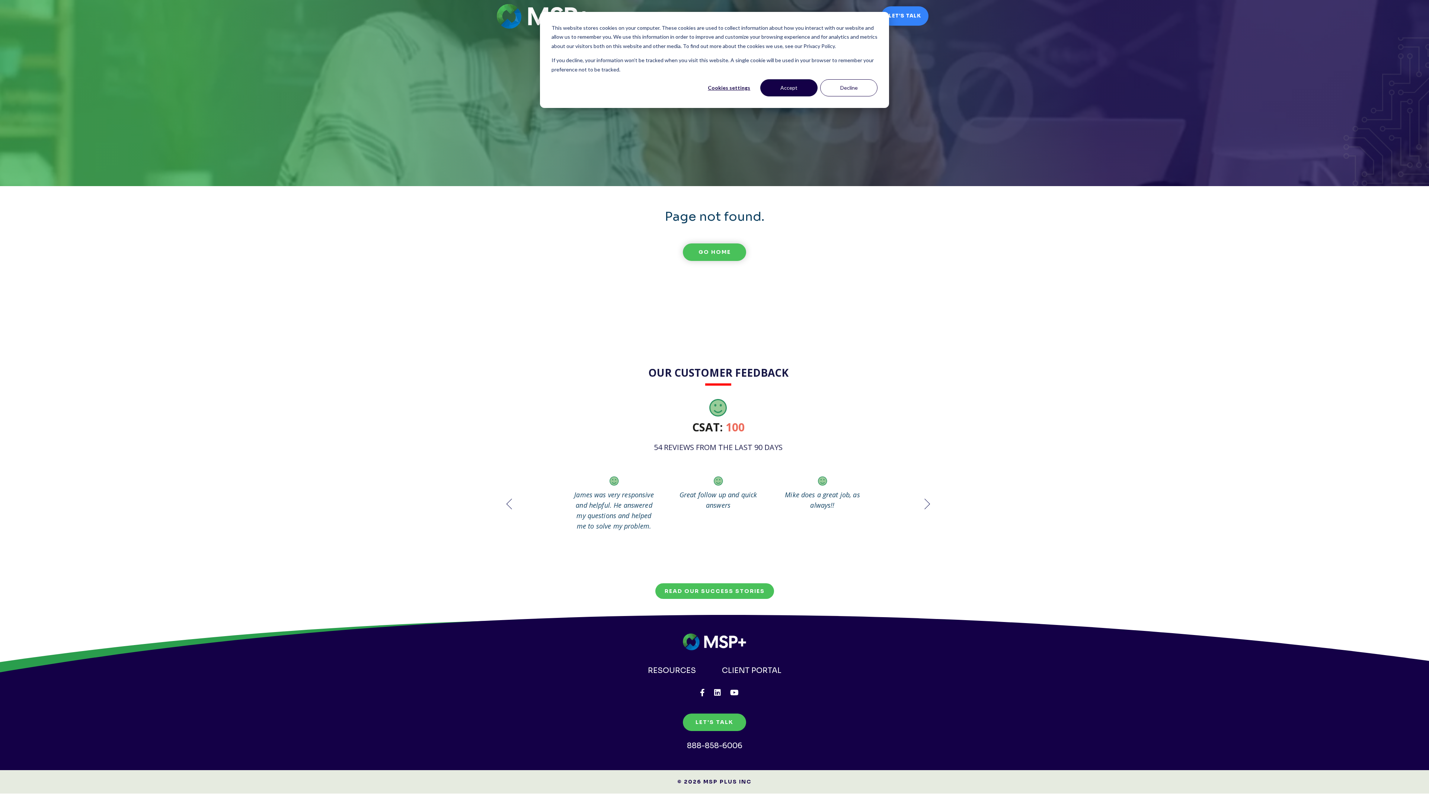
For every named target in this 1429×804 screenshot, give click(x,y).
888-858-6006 (714, 745)
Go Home (714, 252)
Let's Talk (714, 722)
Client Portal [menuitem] (751, 670)
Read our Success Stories (715, 591)
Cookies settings (729, 87)
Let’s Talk (905, 16)
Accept (788, 87)
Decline (849, 87)
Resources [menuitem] (672, 670)
